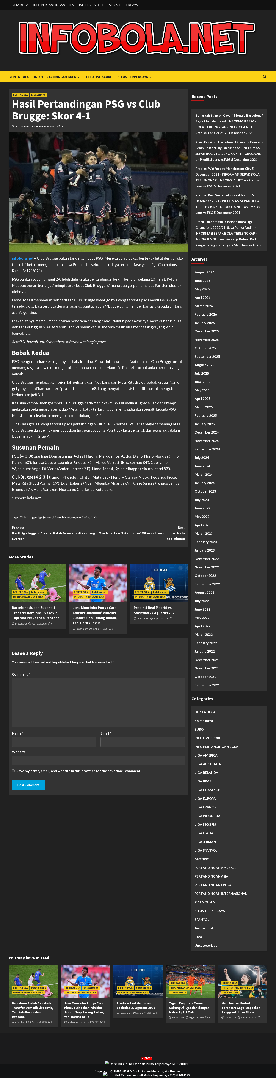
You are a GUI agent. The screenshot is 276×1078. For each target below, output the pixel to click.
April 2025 (202, 399)
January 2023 (205, 550)
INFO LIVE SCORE (91, 5)
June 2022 (202, 609)
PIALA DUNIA (205, 902)
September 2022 (207, 584)
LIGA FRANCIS (205, 807)
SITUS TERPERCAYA (123, 5)
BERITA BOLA (18, 5)
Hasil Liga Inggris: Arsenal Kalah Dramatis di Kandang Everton (53, 533)
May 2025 (202, 390)
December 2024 (207, 432)
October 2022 (205, 575)
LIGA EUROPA (205, 798)
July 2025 (202, 373)
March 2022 (204, 634)
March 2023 (204, 533)
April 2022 (202, 626)
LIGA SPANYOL (206, 850)
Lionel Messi (61, 517)
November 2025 (207, 340)
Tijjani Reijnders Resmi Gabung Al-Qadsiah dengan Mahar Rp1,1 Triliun (189, 1007)
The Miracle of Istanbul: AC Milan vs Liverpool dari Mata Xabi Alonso (142, 533)
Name (18, 733)
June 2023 (202, 508)
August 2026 (204, 272)
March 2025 (204, 407)
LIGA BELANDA (206, 772)
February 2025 (206, 415)
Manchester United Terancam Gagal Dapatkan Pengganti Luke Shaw (240, 1007)
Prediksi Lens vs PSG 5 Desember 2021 (224, 133)
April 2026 (202, 297)
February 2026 (206, 314)
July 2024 (202, 458)
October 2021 (205, 677)
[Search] (264, 77)
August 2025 (204, 365)
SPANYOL (202, 919)
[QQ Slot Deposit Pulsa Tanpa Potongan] (146, 1075)
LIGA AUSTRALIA (208, 764)
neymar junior (80, 517)
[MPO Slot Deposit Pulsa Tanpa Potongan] (146, 1063)
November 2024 (207, 441)
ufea (198, 937)
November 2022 (207, 567)
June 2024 (202, 466)
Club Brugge (28, 517)
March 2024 (204, 474)
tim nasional (204, 928)
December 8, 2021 (45, 126)
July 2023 (202, 500)
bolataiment (38, 592)
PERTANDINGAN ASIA (211, 876)
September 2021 (207, 685)
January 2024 (205, 483)
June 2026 (202, 281)
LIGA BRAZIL (204, 781)
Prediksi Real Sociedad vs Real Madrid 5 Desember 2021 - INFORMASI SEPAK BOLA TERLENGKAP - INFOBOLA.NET (227, 201)
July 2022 (202, 601)
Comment (21, 674)
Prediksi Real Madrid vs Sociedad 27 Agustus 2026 (155, 610)
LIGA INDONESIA (207, 816)
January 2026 (205, 323)
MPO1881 (202, 859)
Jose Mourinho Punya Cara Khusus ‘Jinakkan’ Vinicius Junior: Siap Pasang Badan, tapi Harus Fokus (95, 615)
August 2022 (204, 592)
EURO (199, 729)
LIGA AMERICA (206, 755)
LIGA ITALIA (204, 833)
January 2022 (205, 651)
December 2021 (207, 660)
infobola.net (22, 126)
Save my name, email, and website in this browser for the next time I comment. (78, 771)
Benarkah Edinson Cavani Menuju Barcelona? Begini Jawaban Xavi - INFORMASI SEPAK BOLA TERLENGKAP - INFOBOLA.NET (229, 121)
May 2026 (202, 289)
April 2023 (202, 525)
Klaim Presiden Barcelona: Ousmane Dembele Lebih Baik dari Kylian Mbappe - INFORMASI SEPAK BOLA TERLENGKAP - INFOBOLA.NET (229, 148)
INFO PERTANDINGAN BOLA (53, 5)
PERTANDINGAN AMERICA (215, 868)
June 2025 (202, 382)
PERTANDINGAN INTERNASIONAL (221, 893)
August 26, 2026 (39, 623)
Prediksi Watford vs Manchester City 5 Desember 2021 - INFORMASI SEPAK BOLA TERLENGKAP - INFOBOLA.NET (227, 174)
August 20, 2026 (196, 1017)
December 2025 (207, 331)
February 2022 (206, 643)
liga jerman (45, 517)
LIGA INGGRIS (205, 824)
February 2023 (206, 542)
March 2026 (204, 306)
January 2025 (205, 424)
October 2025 (205, 348)
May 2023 (202, 516)
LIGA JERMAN (38, 94)
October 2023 (205, 491)
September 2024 (207, 449)
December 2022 (207, 559)
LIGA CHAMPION (208, 790)
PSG (94, 517)
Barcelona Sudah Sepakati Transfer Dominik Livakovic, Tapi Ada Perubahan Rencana (36, 612)
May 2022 (202, 618)
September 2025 (207, 356)
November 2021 (207, 668)
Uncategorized (206, 945)
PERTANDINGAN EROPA (213, 885)
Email (105, 733)
